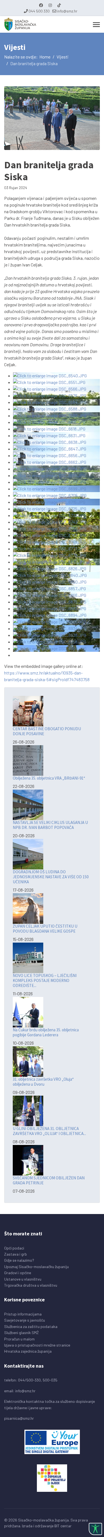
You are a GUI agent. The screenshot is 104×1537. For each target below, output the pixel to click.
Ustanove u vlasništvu (22, 1279)
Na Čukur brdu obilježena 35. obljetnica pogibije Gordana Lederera (46, 1032)
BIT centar (63, 1525)
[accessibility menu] (95, 1529)
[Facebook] (41, 5)
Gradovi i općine (17, 1272)
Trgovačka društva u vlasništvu (30, 1285)
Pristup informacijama (23, 1314)
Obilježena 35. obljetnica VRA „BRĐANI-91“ (49, 778)
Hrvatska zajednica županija (28, 1351)
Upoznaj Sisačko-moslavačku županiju (36, 1266)
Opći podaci (14, 1248)
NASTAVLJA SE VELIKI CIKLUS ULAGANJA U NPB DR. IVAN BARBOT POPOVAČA (50, 825)
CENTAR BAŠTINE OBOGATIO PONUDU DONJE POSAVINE (47, 731)
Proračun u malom (19, 1339)
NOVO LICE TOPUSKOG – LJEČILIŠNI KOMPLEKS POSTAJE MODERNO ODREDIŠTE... (45, 980)
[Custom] (59, 5)
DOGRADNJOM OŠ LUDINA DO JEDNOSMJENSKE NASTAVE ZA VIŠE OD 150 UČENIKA (50, 876)
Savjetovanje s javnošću (24, 1320)
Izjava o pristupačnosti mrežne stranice (37, 1345)
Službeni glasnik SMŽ (21, 1332)
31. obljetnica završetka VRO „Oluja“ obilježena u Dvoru (43, 1082)
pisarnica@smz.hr (19, 1418)
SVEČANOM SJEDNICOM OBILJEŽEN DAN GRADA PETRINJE (49, 1180)
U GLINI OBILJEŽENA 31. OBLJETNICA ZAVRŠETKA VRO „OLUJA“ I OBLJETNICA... (49, 1131)
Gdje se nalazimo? (19, 1260)
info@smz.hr (67, 11)
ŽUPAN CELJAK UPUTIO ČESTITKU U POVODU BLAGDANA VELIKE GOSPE (45, 928)
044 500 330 (39, 11)
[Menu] (96, 24)
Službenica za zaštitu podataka (30, 1326)
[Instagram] (50, 5)
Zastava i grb (15, 1254)
